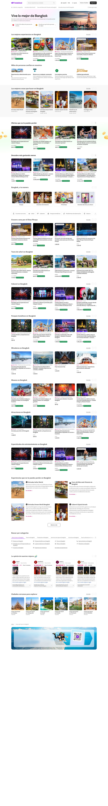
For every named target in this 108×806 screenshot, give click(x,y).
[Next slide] (95, 213)
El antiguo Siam (88, 110)
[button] (17, 7)
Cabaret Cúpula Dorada (61, 110)
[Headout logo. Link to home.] (16, 3)
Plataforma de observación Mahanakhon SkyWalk (75, 110)
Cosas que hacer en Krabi (44, 612)
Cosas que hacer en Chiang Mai (30, 612)
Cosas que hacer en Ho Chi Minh (88, 612)
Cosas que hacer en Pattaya (15, 612)
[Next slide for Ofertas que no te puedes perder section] (95, 123)
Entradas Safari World (17, 110)
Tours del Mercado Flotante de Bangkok (31, 110)
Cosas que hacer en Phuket (59, 612)
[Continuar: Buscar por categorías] (95, 537)
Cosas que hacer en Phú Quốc (73, 612)
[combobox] (41, 2)
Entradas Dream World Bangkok (46, 110)
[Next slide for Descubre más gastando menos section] (95, 155)
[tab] (19, 213)
